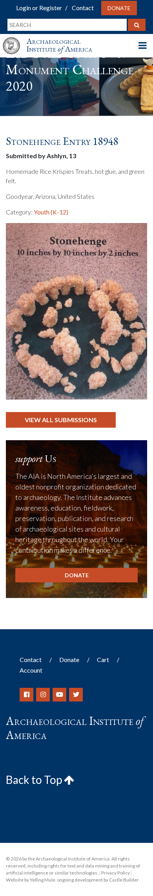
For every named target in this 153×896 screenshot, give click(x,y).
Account (31, 670)
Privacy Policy (115, 873)
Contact (83, 7)
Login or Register (39, 7)
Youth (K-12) (51, 212)
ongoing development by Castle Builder (98, 880)
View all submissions (61, 419)
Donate (119, 8)
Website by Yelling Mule (30, 880)
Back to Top (35, 779)
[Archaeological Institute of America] (14, 38)
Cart (103, 659)
